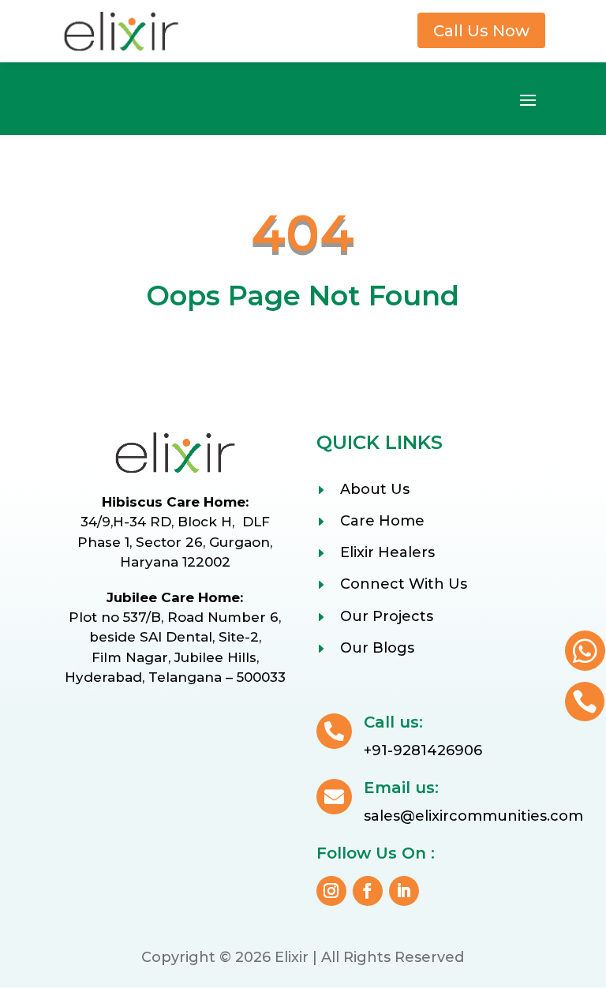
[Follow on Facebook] (368, 891)
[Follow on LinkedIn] (404, 891)
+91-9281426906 (423, 750)
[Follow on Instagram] (331, 891)
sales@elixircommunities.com (473, 816)
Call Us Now (481, 30)
